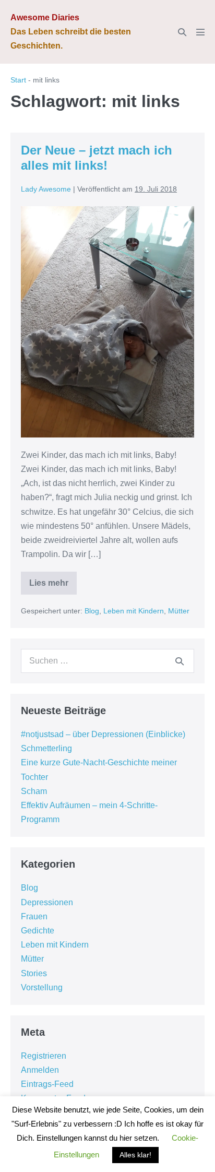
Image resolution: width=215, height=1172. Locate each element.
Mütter (178, 611)
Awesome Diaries (44, 17)
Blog (92, 611)
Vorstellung (42, 987)
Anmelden (40, 1070)
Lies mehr (49, 586)
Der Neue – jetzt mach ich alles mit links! (96, 157)
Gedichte (37, 930)
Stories (34, 973)
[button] (182, 32)
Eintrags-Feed (47, 1084)
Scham (34, 791)
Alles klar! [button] (135, 1155)
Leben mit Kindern (133, 611)
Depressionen (47, 902)
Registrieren (43, 1055)
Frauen (34, 916)
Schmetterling (46, 748)
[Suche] (179, 661)
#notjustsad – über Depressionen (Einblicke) (103, 734)
